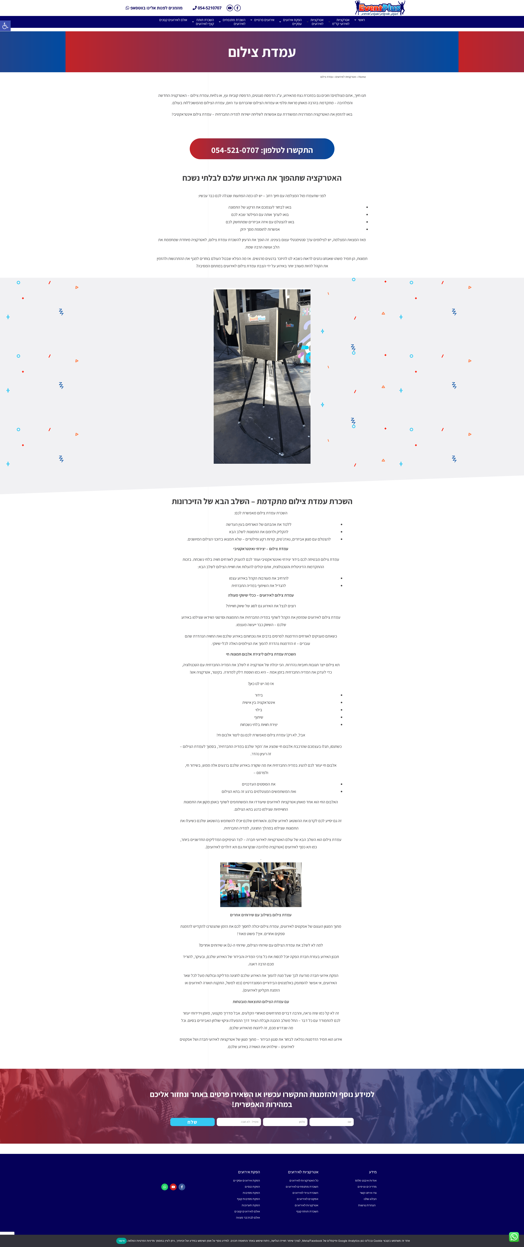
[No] (519, 1241)
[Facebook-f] (237, 8)
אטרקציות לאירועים (345, 77)
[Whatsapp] (164, 1187)
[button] (5, 25)
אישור (121, 1240)
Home (362, 77)
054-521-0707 (235, 149)
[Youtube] (230, 8)
